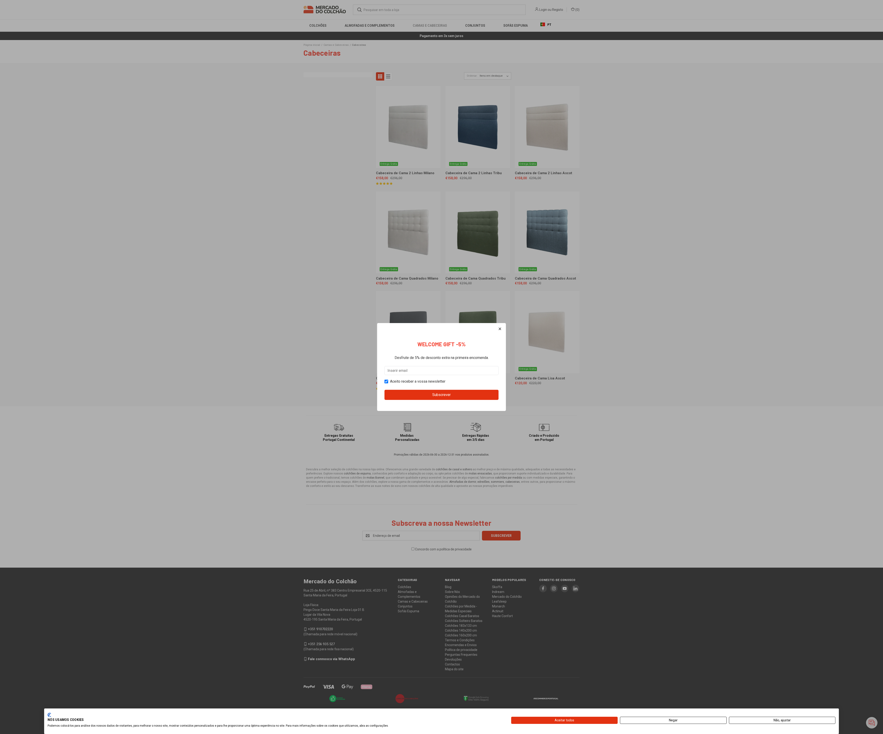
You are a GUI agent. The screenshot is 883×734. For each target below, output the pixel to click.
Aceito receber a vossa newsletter (417, 381)
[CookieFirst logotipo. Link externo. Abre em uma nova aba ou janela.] (49, 715)
